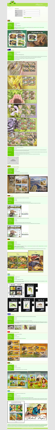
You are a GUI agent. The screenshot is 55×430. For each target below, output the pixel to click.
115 (25, 426)
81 (21, 425)
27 (40, 424)
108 (15, 426)
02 (12, 424)
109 (16, 426)
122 (35, 426)
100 (42, 425)
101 (44, 425)
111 (19, 426)
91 (32, 425)
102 (45, 425)
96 (38, 425)
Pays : (16, 10)
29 (42, 424)
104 (9, 426)
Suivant (43, 426)
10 (21, 424)
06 (16, 424)
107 (13, 426)
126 (40, 426)
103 (7, 426)
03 (13, 424)
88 (29, 425)
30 (43, 424)
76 (15, 425)
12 (23, 424)
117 (27, 426)
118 (29, 426)
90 (31, 425)
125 (39, 426)
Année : (16, 12)
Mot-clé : (16, 15)
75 (14, 425)
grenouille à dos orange (25, 27)
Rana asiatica (24, 338)
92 (33, 425)
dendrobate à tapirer (21, 248)
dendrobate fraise (18, 247)
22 (34, 424)
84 (24, 425)
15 (26, 424)
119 (30, 426)
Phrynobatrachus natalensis (21, 28)
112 (20, 426)
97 (39, 425)
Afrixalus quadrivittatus (19, 27)
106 (12, 426)
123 (36, 426)
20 (32, 424)
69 (7, 425)
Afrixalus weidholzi (42, 27)
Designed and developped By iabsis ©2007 (27, 428)
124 (37, 426)
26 (39, 424)
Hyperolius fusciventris (36, 27)
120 (32, 426)
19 (31, 424)
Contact (46, 6)
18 (30, 424)
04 (14, 424)
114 (23, 426)
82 (22, 425)
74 (13, 425)
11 (22, 424)
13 (24, 424)
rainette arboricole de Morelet (25, 397)
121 (33, 426)
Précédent (8, 424)
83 (23, 425)
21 (33, 424)
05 (15, 424)
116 (26, 426)
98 (40, 425)
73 (12, 425)
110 (18, 426)
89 (30, 425)
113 (22, 426)
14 (25, 424)
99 (41, 425)
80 (20, 425)
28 (41, 424)
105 (10, 426)
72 (11, 425)
